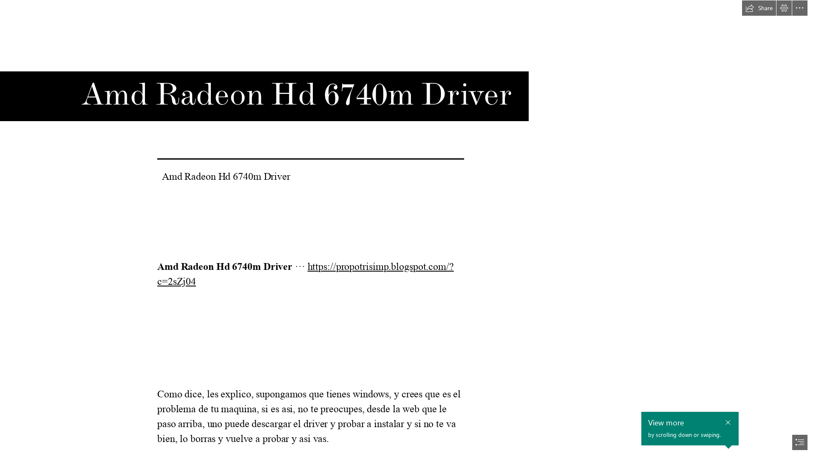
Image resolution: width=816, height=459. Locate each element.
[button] (759, 8)
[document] (408, 229)
